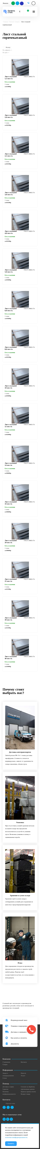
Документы (15, 1044)
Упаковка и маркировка (19, 1026)
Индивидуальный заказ (19, 1020)
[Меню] (33, 11)
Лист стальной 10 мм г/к (11, 387)
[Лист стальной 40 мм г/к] (20, 647)
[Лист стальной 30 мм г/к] (20, 608)
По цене (5, 52)
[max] (22, 3)
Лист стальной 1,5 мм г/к (11, 78)
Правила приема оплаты (28, 1091)
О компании (6, 1062)
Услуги (23, 1075)
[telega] (17, 3)
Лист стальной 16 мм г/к (11, 503)
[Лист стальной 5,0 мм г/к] (20, 260)
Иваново (5, 3)
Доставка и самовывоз (18, 1032)
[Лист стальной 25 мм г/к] (20, 570)
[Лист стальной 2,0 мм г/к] (20, 106)
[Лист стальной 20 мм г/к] (20, 531)
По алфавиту (6, 50)
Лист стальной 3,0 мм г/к (11, 194)
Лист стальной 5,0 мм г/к (11, 271)
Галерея (5, 1064)
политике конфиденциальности (16, 1137)
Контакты (24, 1062)
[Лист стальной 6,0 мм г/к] (20, 299)
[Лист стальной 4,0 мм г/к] (20, 222)
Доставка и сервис (8, 1087)
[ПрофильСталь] (9, 11)
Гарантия (5, 1089)
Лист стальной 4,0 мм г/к (11, 232)
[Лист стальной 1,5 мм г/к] (20, 67)
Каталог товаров (15, 22)
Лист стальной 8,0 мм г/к (11, 348)
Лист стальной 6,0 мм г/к (11, 310)
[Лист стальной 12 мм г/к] (20, 415)
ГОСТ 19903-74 (29, 76)
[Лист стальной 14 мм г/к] (20, 454)
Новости (23, 1073)
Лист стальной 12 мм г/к (11, 425)
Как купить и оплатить (19, 1038)
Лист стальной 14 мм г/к (11, 464)
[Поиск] (19, 11)
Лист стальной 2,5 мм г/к (11, 155)
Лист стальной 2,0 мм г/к (11, 116)
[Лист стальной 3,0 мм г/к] (20, 183)
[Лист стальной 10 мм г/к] (20, 376)
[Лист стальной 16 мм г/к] (20, 492)
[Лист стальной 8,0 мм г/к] (20, 338)
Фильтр (8, 47)
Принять (11, 1144)
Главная (5, 22)
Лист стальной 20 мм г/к (11, 541)
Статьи (5, 1078)
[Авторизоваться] (33, 3)
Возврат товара (25, 1094)
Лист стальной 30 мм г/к (11, 619)
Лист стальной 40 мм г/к (11, 657)
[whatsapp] (13, 3)
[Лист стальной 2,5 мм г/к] (20, 144)
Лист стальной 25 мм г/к (11, 580)
